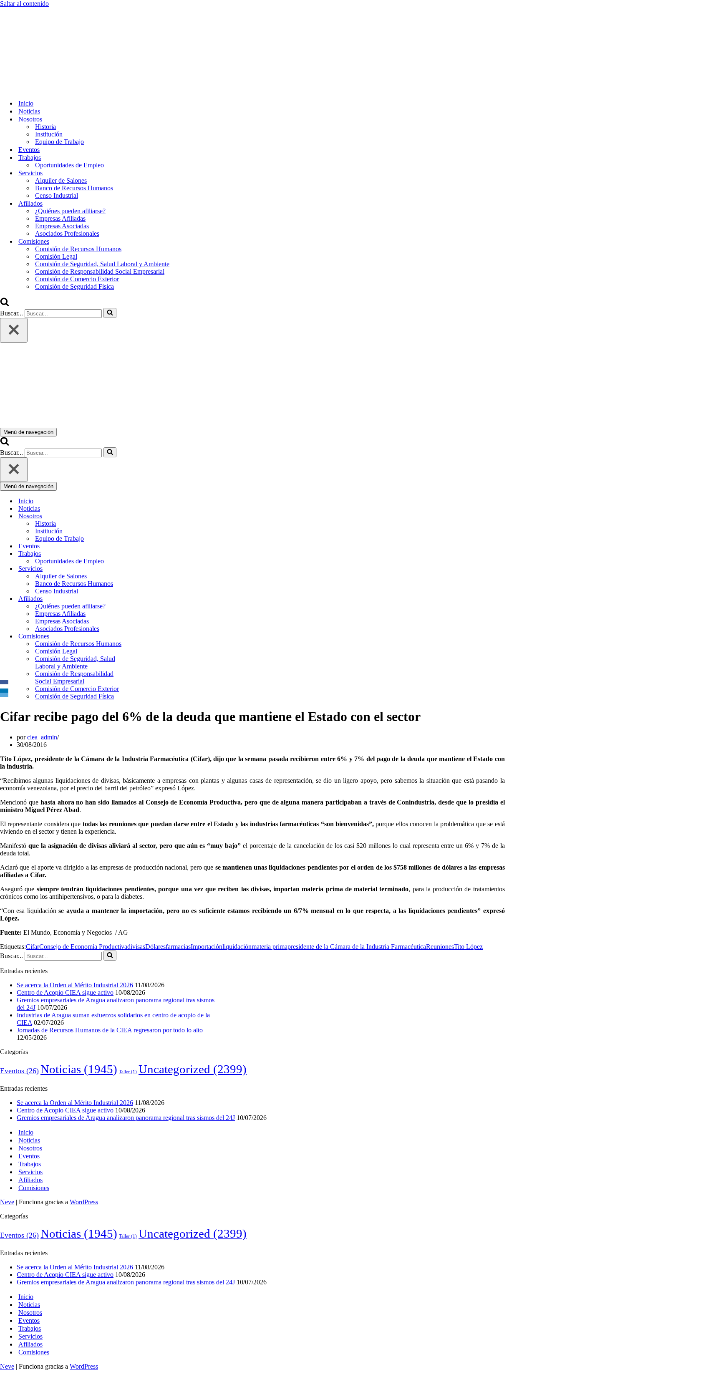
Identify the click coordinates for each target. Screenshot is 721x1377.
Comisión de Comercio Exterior (77, 278)
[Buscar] (4, 304)
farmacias (178, 946)
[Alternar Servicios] (146, 568)
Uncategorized (193, 1069)
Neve (7, 1202)
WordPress (84, 1202)
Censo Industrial (56, 195)
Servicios (30, 1171)
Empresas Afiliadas (60, 218)
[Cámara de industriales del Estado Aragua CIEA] (41, 88)
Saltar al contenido (24, 3)
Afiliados (30, 1179)
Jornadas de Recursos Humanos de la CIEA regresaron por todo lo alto (110, 1030)
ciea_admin (42, 737)
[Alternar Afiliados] (146, 599)
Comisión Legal (56, 256)
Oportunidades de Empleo (69, 165)
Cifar (32, 946)
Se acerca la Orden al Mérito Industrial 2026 (75, 985)
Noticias (29, 111)
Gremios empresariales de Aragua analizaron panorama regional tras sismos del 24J (126, 1117)
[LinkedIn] (4, 690)
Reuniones (440, 946)
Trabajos (29, 1164)
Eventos (29, 149)
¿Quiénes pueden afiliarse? (70, 210)
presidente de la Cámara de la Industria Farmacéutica (356, 946)
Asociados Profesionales (67, 233)
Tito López (468, 946)
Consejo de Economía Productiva (83, 946)
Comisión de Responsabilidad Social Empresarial (99, 271)
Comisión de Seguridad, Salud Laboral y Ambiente (102, 263)
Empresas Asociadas (62, 226)
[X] (4, 686)
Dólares (155, 946)
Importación (206, 946)
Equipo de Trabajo (59, 141)
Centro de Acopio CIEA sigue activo (65, 992)
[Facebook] (4, 682)
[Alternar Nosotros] (146, 516)
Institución (49, 134)
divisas (136, 946)
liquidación (237, 946)
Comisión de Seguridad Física (74, 286)
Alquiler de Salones (61, 180)
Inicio (25, 103)
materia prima (269, 946)
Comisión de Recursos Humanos (78, 248)
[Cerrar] (14, 330)
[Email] (4, 695)
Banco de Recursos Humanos (74, 188)
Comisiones (33, 1187)
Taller (128, 1071)
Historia (45, 126)
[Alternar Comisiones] (146, 636)
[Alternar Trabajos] (146, 553)
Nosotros (30, 1148)
